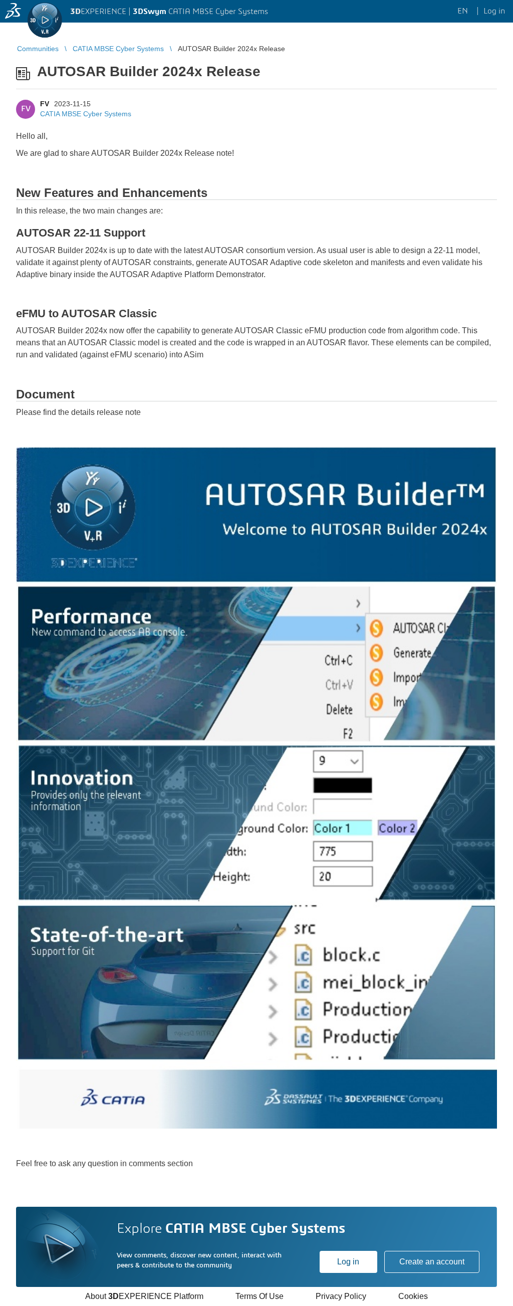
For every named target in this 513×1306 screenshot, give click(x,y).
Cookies (413, 1296)
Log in (348, 1261)
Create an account (431, 1261)
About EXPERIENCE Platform (144, 1296)
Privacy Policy (341, 1296)
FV (44, 104)
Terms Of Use (259, 1296)
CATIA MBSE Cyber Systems (85, 114)
